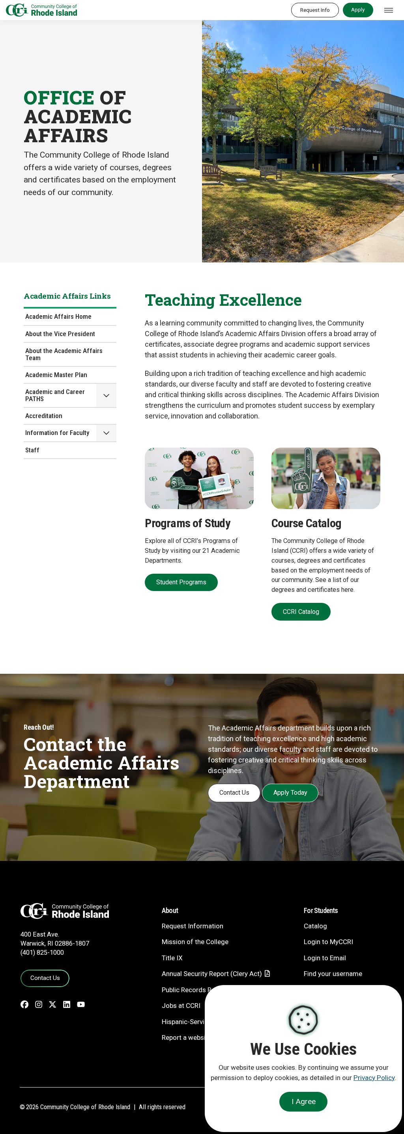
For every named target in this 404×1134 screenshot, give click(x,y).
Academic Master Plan (56, 375)
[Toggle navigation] (388, 10)
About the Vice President (60, 334)
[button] (106, 395)
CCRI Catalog (301, 611)
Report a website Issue (195, 1037)
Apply (358, 9)
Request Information (192, 926)
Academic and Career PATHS (55, 395)
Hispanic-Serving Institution (203, 1022)
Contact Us (234, 792)
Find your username (333, 974)
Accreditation (43, 416)
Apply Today (290, 792)
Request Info (315, 10)
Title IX (172, 958)
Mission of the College (195, 942)
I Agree (304, 1101)
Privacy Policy (374, 1078)
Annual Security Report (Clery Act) (212, 974)
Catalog (315, 926)
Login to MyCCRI (328, 942)
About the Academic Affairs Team (64, 354)
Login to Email (325, 958)
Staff (32, 450)
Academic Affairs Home (58, 316)
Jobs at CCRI (181, 1005)
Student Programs (181, 582)
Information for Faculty (57, 433)
